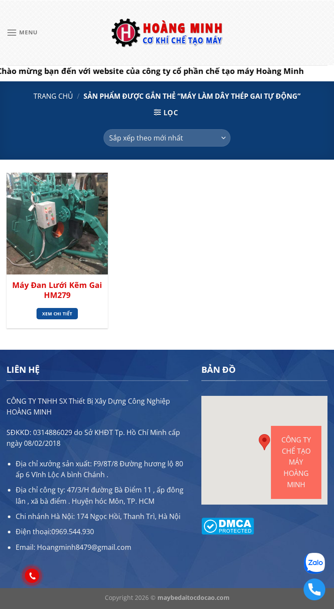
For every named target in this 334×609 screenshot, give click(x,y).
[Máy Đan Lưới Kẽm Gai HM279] (57, 223)
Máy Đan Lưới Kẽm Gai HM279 (57, 290)
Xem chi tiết (57, 314)
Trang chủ (53, 96)
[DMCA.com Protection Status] (227, 525)
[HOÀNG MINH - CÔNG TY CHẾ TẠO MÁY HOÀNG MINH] (167, 33)
